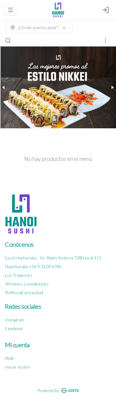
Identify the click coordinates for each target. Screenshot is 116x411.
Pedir (10, 358)
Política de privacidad (24, 292)
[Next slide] (112, 87)
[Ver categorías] (105, 40)
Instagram (14, 319)
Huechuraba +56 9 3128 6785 (33, 266)
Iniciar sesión (17, 366)
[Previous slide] (3, 87)
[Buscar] (8, 41)
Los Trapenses (18, 275)
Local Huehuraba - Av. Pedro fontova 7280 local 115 (53, 257)
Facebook (14, 328)
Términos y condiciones (27, 283)
